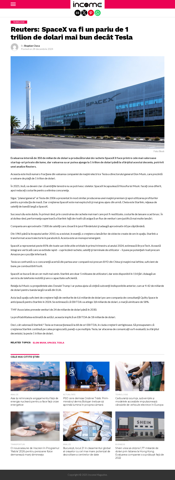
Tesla (60, 343)
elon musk (39, 343)
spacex (51, 343)
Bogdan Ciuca (32, 45)
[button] (13, 4)
